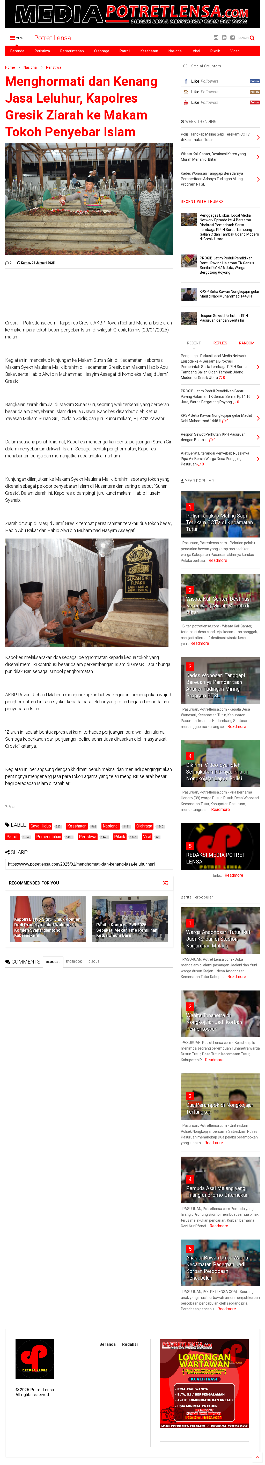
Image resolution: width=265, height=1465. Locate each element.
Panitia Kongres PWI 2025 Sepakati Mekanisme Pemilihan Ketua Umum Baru (126, 930)
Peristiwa (42, 51)
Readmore (218, 560)
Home (10, 67)
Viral (196, 51)
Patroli (125, 51)
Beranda (17, 51)
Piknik (215, 51)
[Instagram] (216, 38)
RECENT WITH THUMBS (202, 202)
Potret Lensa (52, 38)
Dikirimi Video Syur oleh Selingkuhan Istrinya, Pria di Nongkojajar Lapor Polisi (217, 772)
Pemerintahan (72, 51)
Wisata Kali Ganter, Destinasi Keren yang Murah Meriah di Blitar (218, 605)
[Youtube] (224, 38)
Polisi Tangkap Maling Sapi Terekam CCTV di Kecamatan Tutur (219, 522)
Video (235, 51)
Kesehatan (149, 51)
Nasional (175, 51)
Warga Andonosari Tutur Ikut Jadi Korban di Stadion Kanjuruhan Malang (218, 939)
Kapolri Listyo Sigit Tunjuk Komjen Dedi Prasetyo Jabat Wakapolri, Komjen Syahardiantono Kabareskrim (47, 927)
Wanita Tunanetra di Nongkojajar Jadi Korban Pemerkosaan (214, 1022)
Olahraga (101, 51)
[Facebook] (232, 38)
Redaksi (130, 1344)
